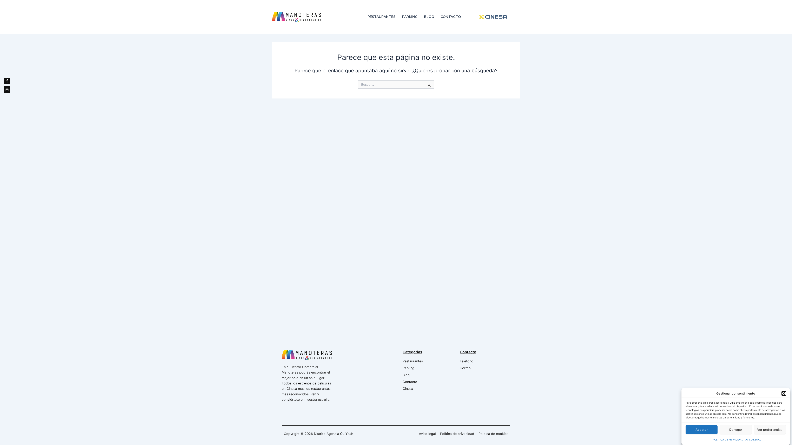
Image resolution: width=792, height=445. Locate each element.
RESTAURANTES (382, 17)
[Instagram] (7, 89)
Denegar (735, 430)
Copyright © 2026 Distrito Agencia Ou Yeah (318, 434)
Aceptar (701, 430)
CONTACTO (451, 17)
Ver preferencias (769, 430)
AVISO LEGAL (753, 439)
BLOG (429, 17)
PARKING (409, 17)
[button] (784, 393)
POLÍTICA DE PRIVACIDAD (728, 439)
